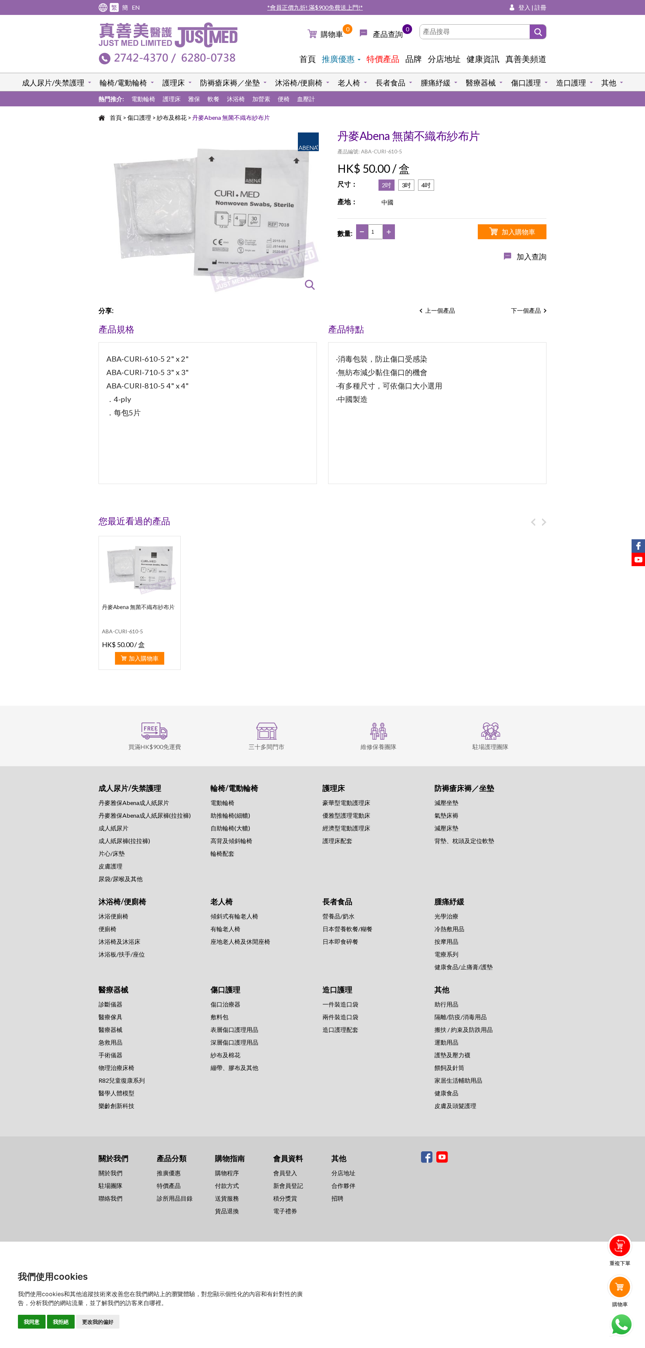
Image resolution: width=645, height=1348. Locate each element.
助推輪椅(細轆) (230, 815)
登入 (524, 7)
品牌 (413, 59)
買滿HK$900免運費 (154, 746)
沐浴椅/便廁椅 (298, 82)
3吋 (406, 184)
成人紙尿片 (113, 827)
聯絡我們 (110, 1198)
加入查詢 (531, 256)
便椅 (284, 98)
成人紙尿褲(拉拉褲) (124, 840)
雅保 (194, 98)
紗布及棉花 (172, 117)
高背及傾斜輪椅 (231, 840)
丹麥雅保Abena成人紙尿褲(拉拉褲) (145, 815)
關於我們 (110, 1172)
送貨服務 (227, 1198)
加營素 (261, 98)
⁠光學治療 (446, 916)
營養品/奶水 (338, 916)
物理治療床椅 (116, 1067)
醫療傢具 (110, 1016)
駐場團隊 (110, 1185)
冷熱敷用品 (449, 928)
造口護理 (571, 82)
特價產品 (383, 59)
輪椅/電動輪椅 (123, 82)
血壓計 (306, 98)
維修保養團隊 (378, 746)
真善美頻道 (525, 59)
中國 (387, 202)
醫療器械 (481, 82)
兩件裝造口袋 (340, 1016)
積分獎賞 (285, 1198)
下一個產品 (526, 310)
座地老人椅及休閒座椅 (240, 941)
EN (136, 7)
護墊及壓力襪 (452, 1054)
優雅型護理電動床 (346, 815)
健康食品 (446, 1092)
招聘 (337, 1198)
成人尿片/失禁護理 (53, 82)
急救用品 (110, 1042)
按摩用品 (446, 941)
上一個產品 (440, 310)
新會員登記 (288, 1185)
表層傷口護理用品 (234, 1029)
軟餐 (213, 98)
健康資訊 (483, 59)
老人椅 (349, 82)
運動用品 (446, 1042)
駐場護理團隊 (490, 746)
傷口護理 (526, 82)
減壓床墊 (446, 827)
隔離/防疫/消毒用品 (460, 1016)
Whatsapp (621, 1324)
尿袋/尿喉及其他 (121, 878)
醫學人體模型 (116, 1092)
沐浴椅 (236, 98)
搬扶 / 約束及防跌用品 (463, 1029)
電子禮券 (285, 1210)
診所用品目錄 (175, 1198)
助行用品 (446, 1004)
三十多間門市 (266, 746)
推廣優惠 (338, 59)
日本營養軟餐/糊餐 (347, 928)
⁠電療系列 (446, 954)
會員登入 (285, 1172)
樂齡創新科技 (116, 1105)
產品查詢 (388, 33)
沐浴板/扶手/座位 (122, 954)
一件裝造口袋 (340, 1004)
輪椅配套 (222, 853)
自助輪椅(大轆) (230, 827)
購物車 (332, 33)
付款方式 (227, 1185)
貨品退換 (227, 1210)
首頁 (307, 59)
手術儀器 (110, 1054)
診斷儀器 (110, 1004)
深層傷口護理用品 (234, 1042)
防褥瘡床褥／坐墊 (230, 82)
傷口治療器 (225, 1004)
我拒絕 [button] (61, 1322)
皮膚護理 (110, 866)
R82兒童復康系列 (122, 1080)
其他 (608, 82)
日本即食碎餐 (340, 941)
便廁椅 (107, 928)
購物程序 (227, 1172)
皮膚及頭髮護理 (455, 1105)
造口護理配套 (340, 1029)
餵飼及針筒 (449, 1067)
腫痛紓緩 (436, 82)
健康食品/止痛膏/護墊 (463, 966)
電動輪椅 (143, 98)
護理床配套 (337, 840)
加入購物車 (518, 232)
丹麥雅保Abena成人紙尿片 (134, 802)
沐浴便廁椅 (113, 916)
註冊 (540, 7)
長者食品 (390, 82)
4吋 (426, 184)
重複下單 (620, 1263)
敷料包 (219, 1016)
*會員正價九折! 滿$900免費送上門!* (315, 7)
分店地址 (444, 59)
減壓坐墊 (446, 802)
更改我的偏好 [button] (97, 1322)
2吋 (386, 184)
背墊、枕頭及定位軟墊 (464, 840)
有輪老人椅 (225, 928)
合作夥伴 (343, 1185)
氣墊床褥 (446, 815)
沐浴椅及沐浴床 (119, 941)
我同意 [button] (32, 1322)
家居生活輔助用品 (458, 1080)
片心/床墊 (112, 853)
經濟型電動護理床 (346, 827)
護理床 (173, 82)
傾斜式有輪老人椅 (234, 916)
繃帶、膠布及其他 (234, 1067)
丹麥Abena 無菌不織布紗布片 (231, 117)
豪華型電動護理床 (346, 802)
